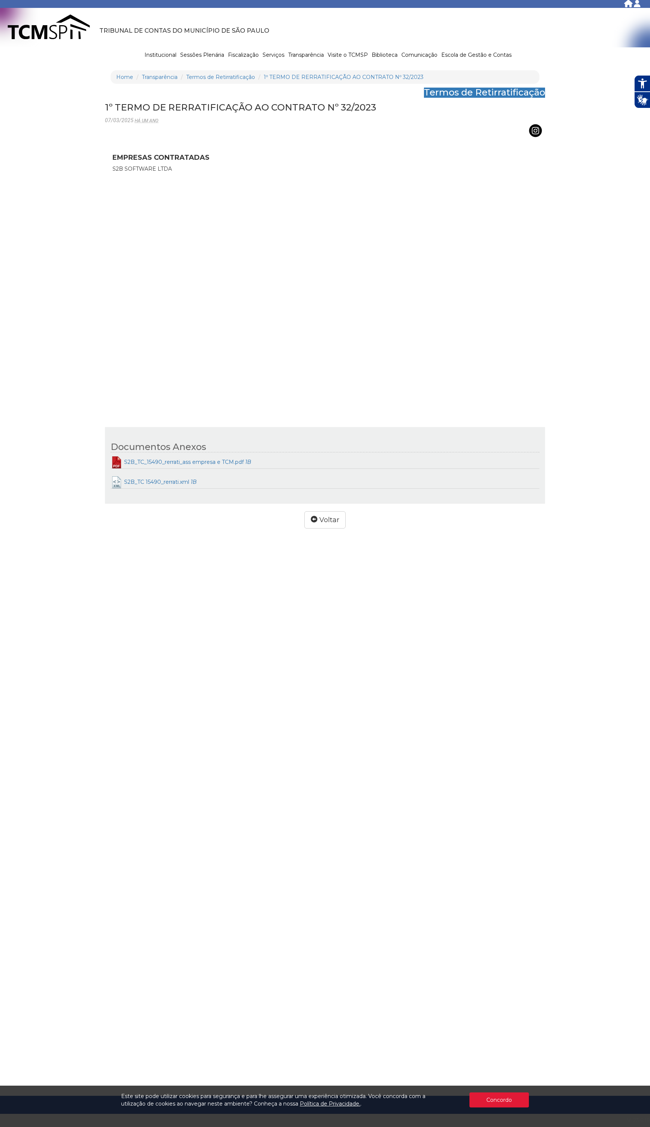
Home (124, 77)
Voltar (328, 520)
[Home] (629, 5)
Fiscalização (243, 55)
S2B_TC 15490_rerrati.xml (160, 482)
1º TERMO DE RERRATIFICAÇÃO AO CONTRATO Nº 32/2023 (344, 77)
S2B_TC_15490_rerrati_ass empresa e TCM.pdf (187, 462)
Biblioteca (385, 55)
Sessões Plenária (202, 55)
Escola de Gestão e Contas (476, 55)
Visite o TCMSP (348, 55)
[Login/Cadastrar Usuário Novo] (637, 5)
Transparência (306, 55)
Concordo (499, 1100)
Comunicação (419, 55)
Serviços (273, 55)
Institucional (160, 55)
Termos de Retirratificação (220, 77)
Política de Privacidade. (330, 1103)
